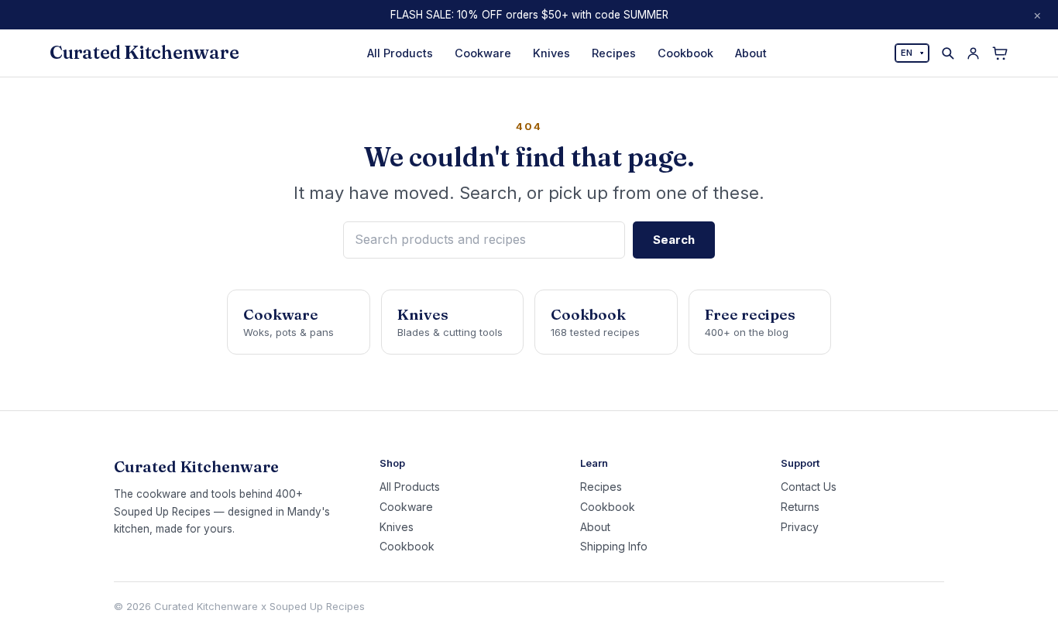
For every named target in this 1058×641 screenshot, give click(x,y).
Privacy (800, 527)
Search (674, 239)
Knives (551, 53)
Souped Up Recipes (317, 606)
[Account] (973, 53)
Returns (800, 507)
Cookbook (685, 53)
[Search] (947, 53)
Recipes (614, 53)
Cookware (483, 53)
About (751, 53)
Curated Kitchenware (144, 52)
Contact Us (808, 487)
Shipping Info (614, 546)
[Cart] (999, 53)
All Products (400, 53)
